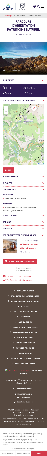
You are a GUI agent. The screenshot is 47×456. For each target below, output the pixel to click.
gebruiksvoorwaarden (25, 421)
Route (8, 170)
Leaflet (41, 164)
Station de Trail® (25, 337)
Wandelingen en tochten (25, 332)
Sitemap (30, 412)
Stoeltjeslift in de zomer (25, 327)
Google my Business (25, 402)
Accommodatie (25, 353)
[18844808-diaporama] (23, 58)
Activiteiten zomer (25, 348)
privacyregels (9, 421)
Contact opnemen (25, 291)
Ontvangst (8, 15)
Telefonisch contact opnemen (20, 280)
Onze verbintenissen (25, 388)
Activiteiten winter (25, 343)
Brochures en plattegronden (25, 296)
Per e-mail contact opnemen (19, 276)
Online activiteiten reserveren (25, 358)
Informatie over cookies (23, 415)
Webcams (25, 306)
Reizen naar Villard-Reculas (25, 301)
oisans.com (11, 380)
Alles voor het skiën (25, 363)
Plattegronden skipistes (25, 311)
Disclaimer (35, 410)
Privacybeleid (18, 412)
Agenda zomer (25, 322)
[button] (6, 108)
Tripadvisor (25, 397)
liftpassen (25, 317)
